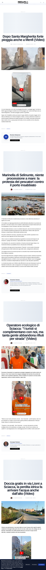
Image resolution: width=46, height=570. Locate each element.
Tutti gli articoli (14, 140)
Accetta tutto (41, 564)
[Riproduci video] (21, 89)
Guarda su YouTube (22, 105)
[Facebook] (11, 288)
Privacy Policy (9, 568)
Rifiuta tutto (28, 564)
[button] (21, 90)
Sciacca (8, 128)
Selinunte (9, 273)
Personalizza (34, 564)
